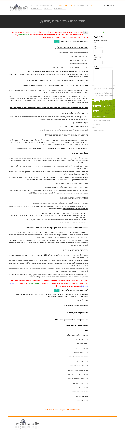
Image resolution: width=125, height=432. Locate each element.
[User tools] (85, 32)
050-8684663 (72, 37)
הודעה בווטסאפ (23, 35)
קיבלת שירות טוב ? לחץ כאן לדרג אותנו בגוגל (62, 410)
